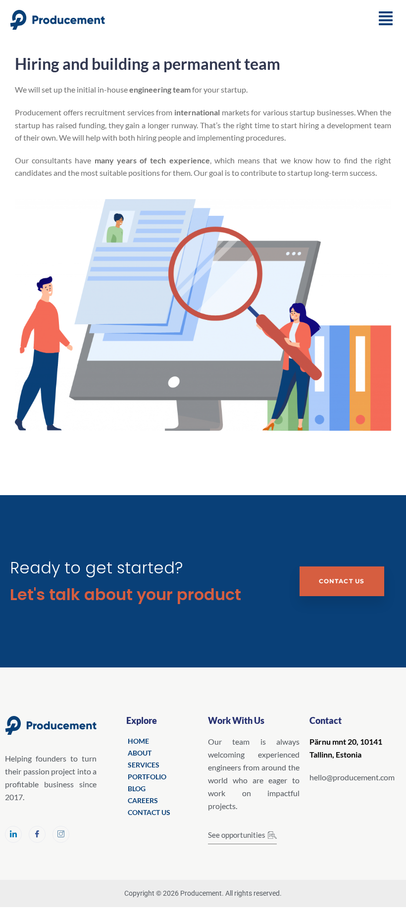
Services (143, 765)
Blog (137, 788)
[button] (385, 18)
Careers (143, 800)
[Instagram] (60, 834)
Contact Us (342, 581)
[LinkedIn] (13, 834)
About (140, 753)
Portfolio (147, 776)
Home (138, 741)
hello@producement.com (352, 777)
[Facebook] (37, 834)
